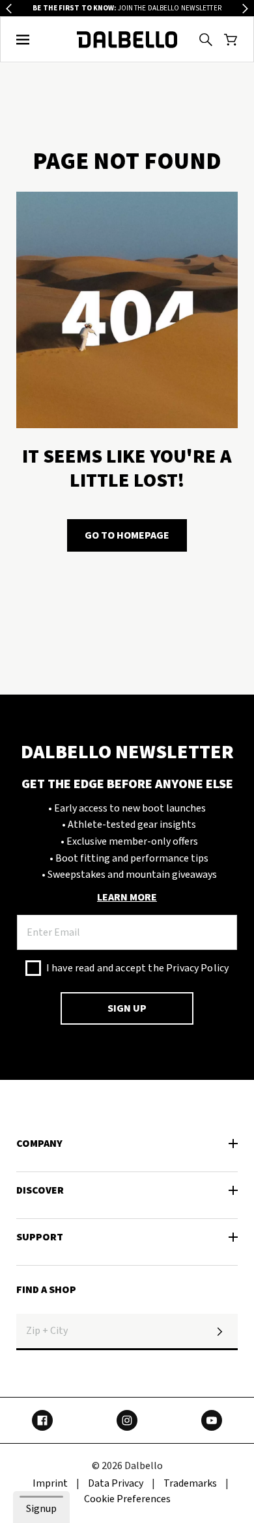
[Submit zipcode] (219, 1332)
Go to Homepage (127, 535)
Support (39, 1237)
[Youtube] (211, 1420)
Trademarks (190, 1483)
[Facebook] (42, 1420)
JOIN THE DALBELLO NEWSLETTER (127, 8)
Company (39, 1143)
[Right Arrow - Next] (245, 9)
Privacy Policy (197, 968)
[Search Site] (205, 39)
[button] (23, 39)
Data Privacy (115, 1483)
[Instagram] (127, 1420)
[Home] (127, 40)
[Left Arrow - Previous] (9, 9)
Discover (40, 1190)
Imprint (50, 1483)
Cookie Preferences (127, 1499)
